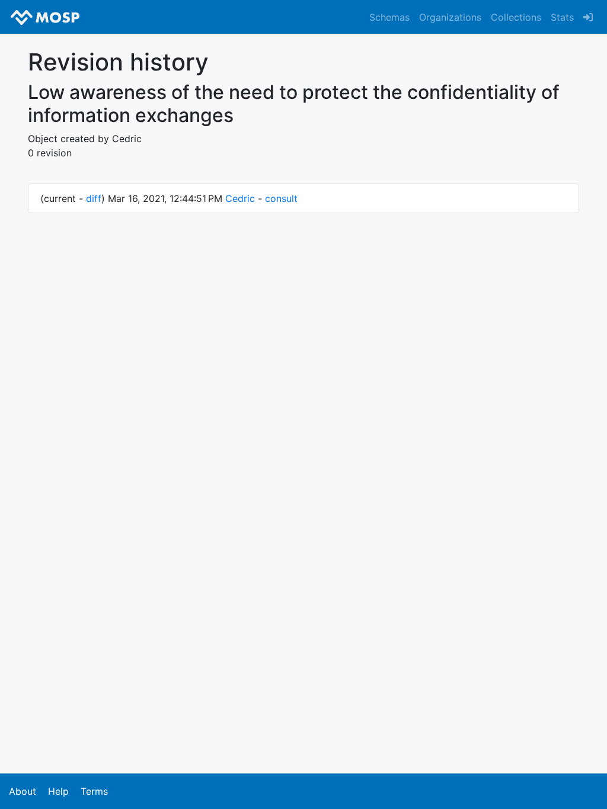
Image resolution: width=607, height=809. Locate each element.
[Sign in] (588, 17)
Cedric (240, 198)
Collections (516, 17)
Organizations (450, 17)
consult (281, 198)
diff (93, 198)
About (22, 791)
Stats (562, 17)
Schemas (389, 17)
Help (58, 791)
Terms (94, 791)
